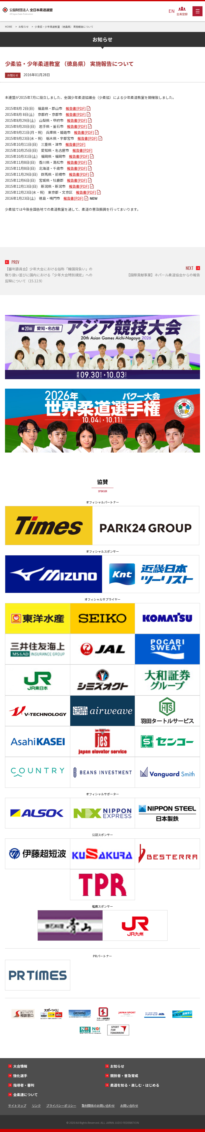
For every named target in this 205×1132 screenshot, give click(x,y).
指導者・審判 (23, 1085)
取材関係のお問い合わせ (98, 1105)
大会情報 (20, 1066)
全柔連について (25, 1094)
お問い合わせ (129, 1105)
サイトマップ (17, 1105)
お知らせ (12, 75)
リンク (36, 1105)
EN (171, 10)
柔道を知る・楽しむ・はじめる (134, 1085)
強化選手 (20, 1075)
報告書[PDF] (76, 108)
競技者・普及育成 (124, 1075)
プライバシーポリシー (61, 1105)
